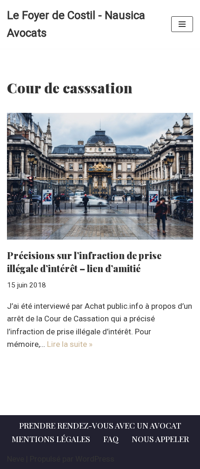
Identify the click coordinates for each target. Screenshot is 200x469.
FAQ (111, 439)
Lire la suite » (70, 344)
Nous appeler (160, 439)
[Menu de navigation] (182, 24)
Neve (15, 458)
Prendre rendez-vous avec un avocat (100, 425)
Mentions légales (51, 439)
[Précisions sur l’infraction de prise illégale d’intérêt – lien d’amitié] (100, 176)
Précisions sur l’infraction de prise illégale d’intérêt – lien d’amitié (84, 261)
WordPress (94, 458)
